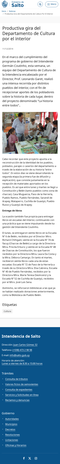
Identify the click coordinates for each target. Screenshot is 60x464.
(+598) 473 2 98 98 (22, 350)
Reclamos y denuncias (17, 400)
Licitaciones (11, 440)
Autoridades (12, 418)
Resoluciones (12, 434)
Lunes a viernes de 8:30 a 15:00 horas (22, 363)
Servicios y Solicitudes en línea (21, 394)
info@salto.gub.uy (20, 355)
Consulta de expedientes (18, 389)
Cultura (7, 311)
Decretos (10, 429)
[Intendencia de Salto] (13, 4)
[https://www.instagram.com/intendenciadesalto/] (36, 458)
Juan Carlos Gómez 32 (25, 344)
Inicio (4, 11)
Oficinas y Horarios (15, 445)
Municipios (11, 424)
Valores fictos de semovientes (21, 384)
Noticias (12, 11)
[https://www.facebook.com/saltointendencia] (23, 458)
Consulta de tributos (16, 379)
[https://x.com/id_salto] (30, 458)
